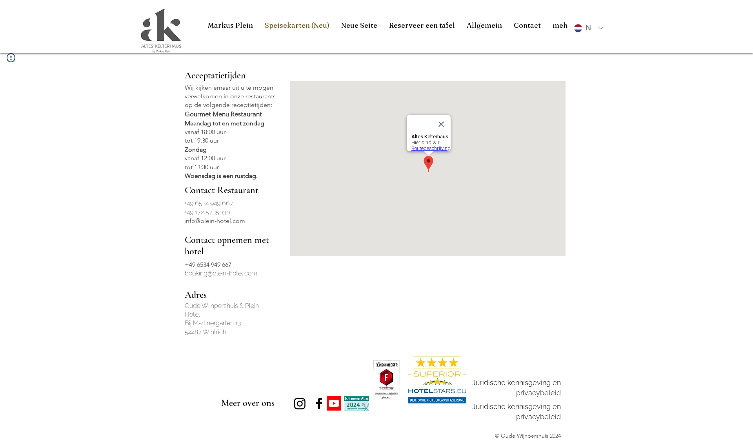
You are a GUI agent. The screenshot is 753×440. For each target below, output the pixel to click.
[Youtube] (334, 403)
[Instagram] (299, 403)
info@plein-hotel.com (214, 221)
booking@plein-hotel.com (221, 273)
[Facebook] (319, 403)
